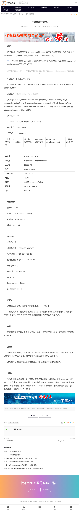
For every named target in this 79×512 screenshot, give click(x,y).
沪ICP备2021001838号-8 (54, 501)
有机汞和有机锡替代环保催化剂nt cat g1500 (19, 461)
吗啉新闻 (44, 7)
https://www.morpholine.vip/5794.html (57, 408)
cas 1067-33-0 (8, 441)
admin (26, 26)
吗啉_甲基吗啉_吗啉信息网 (8, 14)
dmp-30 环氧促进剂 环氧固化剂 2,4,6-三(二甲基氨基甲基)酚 (24, 468)
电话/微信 (45, 489)
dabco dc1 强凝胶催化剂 (13, 455)
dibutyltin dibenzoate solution (66, 441)
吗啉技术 (57, 7)
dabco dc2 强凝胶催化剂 (13, 451)
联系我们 (33, 489)
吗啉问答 (18, 10)
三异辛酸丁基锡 (13, 422)
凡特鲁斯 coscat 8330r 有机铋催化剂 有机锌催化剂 (21, 465)
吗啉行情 (5, 10)
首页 (4, 7)
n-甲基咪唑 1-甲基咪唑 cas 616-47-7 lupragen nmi (21, 458)
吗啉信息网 (25, 501)
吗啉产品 (18, 7)
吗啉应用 (31, 7)
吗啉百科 (69, 7)
